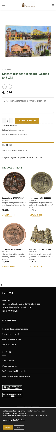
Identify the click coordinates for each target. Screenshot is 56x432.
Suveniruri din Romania (18, 134)
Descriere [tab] (7, 145)
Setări (19, 427)
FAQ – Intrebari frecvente (14, 371)
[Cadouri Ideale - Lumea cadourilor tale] (28, 5)
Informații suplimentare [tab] (14, 150)
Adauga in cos (27, 120)
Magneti (21, 130)
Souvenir (7, 70)
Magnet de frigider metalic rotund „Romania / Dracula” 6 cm (41, 205)
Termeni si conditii (10, 334)
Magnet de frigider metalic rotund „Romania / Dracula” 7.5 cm (13, 256)
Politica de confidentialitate (15, 328)
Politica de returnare (11, 339)
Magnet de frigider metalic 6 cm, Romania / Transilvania (14, 204)
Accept (7, 427)
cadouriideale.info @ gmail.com (16, 307)
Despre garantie (9, 365)
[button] (3, 4)
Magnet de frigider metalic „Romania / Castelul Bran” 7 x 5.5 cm (41, 256)
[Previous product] (10, 86)
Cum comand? (8, 360)
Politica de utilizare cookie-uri (16, 376)
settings (21, 419)
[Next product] (4, 86)
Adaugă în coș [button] (8, 215)
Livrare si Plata (9, 344)
